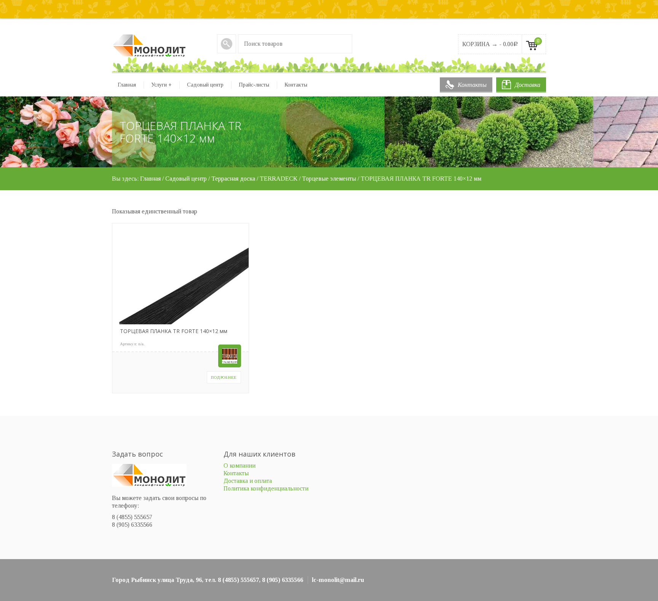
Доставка (527, 85)
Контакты (472, 85)
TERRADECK (278, 178)
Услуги (161, 85)
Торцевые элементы (329, 178)
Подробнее (224, 377)
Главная (127, 85)
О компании (240, 465)
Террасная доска (233, 178)
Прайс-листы (254, 85)
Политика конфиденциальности (266, 488)
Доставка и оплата (248, 481)
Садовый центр (205, 85)
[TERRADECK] (229, 356)
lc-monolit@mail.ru (338, 580)
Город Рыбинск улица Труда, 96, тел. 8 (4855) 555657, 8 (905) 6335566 (207, 580)
